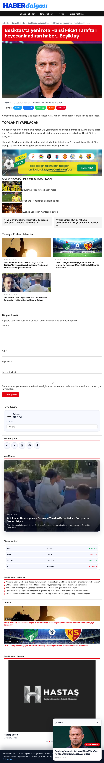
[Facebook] (7, 445)
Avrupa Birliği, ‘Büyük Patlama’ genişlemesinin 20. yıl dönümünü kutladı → (77, 223)
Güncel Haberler (27, 14)
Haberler (5, 23)
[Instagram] (22, 445)
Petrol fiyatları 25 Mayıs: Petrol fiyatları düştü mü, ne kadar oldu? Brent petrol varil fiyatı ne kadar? (47, 591)
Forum (61, 14)
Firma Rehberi (46, 14)
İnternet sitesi (9, 372)
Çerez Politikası (77, 14)
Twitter (17, 108)
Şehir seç (11, 421)
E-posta (7, 361)
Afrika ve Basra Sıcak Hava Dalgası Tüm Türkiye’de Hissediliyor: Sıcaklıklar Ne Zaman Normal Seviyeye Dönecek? (53, 582)
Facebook (28, 108)
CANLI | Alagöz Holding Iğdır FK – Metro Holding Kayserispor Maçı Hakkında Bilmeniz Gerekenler (46, 585)
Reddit (51, 108)
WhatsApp (40, 108)
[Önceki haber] (90, 464)
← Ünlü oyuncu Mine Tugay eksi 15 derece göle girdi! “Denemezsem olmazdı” (26, 221)
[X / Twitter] (14, 445)
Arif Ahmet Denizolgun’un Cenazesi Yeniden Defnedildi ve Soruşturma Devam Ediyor (41, 588)
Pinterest (61, 108)
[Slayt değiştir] (47, 741)
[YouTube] (30, 445)
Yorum (6, 325)
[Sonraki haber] (95, 464)
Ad (4, 350)
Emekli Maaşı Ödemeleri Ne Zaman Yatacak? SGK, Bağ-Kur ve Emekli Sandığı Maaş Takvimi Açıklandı (48, 594)
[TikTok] (37, 445)
